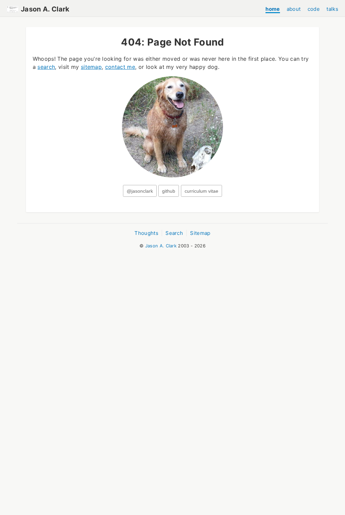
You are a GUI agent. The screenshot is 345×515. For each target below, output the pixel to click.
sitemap (91, 66)
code (314, 9)
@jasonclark (140, 191)
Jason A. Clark (45, 9)
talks (332, 9)
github (168, 191)
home (272, 9)
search (46, 66)
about (294, 9)
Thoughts (146, 233)
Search (174, 233)
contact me (120, 66)
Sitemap (200, 233)
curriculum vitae (201, 191)
